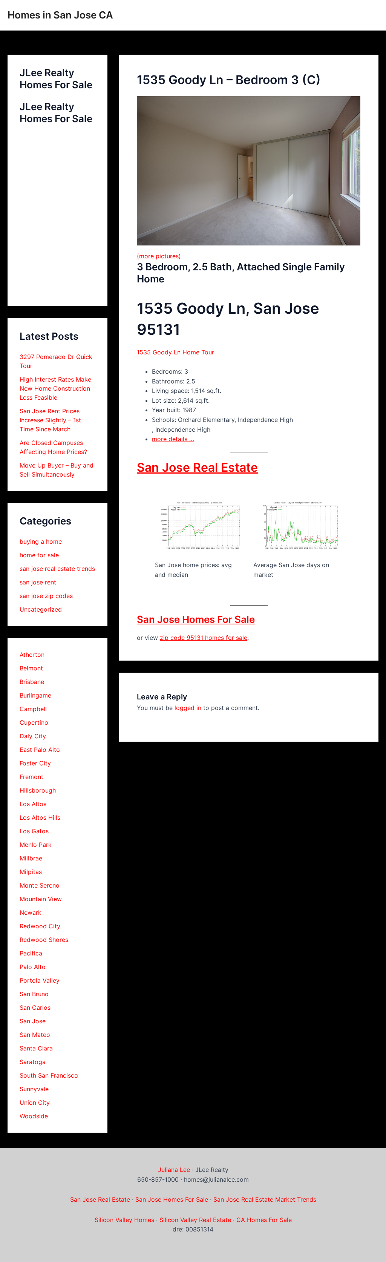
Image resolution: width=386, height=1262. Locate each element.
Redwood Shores (44, 939)
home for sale (39, 555)
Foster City (35, 763)
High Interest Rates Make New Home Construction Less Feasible (55, 388)
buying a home (41, 541)
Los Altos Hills (40, 817)
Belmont (31, 668)
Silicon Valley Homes (124, 1220)
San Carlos (35, 1007)
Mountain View (41, 899)
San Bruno (34, 994)
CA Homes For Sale (264, 1220)
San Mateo (35, 1034)
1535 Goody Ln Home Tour (175, 352)
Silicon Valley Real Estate (195, 1220)
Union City (35, 1102)
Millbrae (31, 858)
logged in (188, 708)
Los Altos (33, 804)
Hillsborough (38, 790)
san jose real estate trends (57, 568)
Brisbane (32, 681)
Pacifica (31, 953)
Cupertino (34, 722)
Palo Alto (33, 967)
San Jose (33, 1021)
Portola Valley (40, 980)
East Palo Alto (40, 749)
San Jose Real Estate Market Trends (264, 1199)
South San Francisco (49, 1075)
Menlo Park (36, 844)
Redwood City (40, 926)
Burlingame (35, 695)
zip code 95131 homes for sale (203, 637)
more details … (173, 439)
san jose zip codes (46, 596)
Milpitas (31, 872)
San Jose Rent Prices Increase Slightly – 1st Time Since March (50, 420)
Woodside (34, 1116)
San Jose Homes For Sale (196, 619)
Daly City (33, 736)
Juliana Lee (174, 1169)
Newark (30, 912)
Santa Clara (36, 1048)
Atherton (32, 654)
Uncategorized (41, 609)
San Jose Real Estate (197, 467)
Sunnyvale (34, 1089)
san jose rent (38, 582)
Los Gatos (34, 831)
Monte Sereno (40, 885)
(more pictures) (159, 256)
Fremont (31, 777)
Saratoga (33, 1062)
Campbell (33, 709)
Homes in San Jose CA (60, 15)
